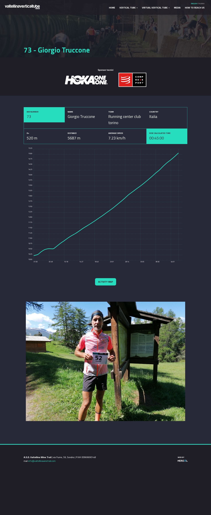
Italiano (201, 3)
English (194, 3)
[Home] (22, 7)
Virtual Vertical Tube (155, 7)
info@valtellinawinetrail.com (42, 461)
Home (112, 7)
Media (177, 7)
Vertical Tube (127, 7)
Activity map (105, 281)
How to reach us (195, 7)
